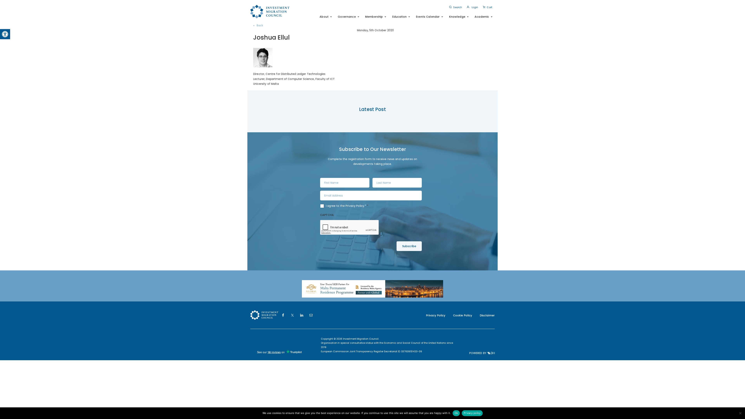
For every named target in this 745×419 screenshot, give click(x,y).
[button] (5, 34)
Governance (347, 17)
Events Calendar (428, 17)
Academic (482, 17)
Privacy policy (472, 413)
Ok (456, 413)
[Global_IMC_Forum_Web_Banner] (372, 289)
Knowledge (457, 17)
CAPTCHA (327, 215)
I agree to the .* (347, 206)
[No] (740, 413)
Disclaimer (487, 315)
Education (399, 17)
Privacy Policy (355, 206)
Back (260, 25)
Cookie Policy (462, 315)
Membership (374, 17)
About (324, 17)
